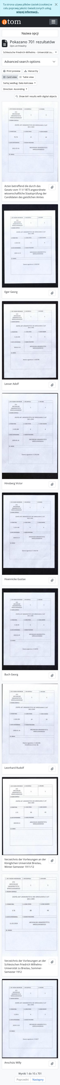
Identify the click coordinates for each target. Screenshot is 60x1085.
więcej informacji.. (27, 12)
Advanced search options (22, 61)
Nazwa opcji (30, 33)
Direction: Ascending (14, 89)
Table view (28, 77)
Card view (11, 77)
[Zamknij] (56, 4)
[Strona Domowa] (12, 22)
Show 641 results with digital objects (37, 96)
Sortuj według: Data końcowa (18, 83)
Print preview (13, 71)
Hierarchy (32, 71)
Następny (38, 1079)
